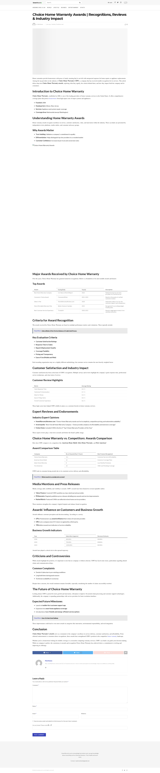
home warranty (112, 636)
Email (34, 713)
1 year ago (48, 24)
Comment (35, 685)
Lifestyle (56, 7)
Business (64, 7)
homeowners (53, 98)
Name (34, 706)
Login (110, 2)
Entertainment (73, 7)
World (49, 7)
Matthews (40, 24)
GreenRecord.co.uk (38, 7)
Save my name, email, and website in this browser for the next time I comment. (55, 721)
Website (83, 713)
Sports (82, 7)
